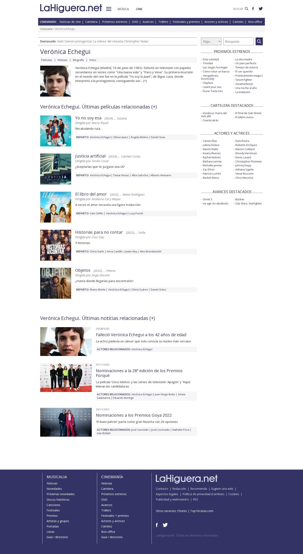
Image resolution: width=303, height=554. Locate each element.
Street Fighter (243, 80)
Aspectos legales (167, 494)
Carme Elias (210, 141)
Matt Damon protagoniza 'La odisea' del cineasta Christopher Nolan (102, 41)
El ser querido (244, 71)
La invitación (242, 92)
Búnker (239, 199)
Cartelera (91, 22)
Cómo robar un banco (216, 71)
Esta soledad (211, 59)
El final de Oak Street (248, 113)
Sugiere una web (222, 489)
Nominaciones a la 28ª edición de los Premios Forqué (139, 373)
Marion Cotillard (245, 149)
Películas (46, 60)
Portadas (53, 526)
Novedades (54, 489)
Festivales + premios (115, 516)
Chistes (182, 511)
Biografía (78, 60)
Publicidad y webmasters (172, 499)
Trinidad (208, 63)
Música (123, 9)
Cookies (233, 494)
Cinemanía (46, 29)
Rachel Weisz (211, 178)
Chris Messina (244, 178)
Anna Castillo (115, 251)
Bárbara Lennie (212, 161)
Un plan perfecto (245, 63)
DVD (135, 22)
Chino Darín (97, 251)
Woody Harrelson (246, 153)
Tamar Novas (121, 175)
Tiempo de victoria (246, 67)
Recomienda (198, 489)
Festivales (53, 510)
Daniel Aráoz (158, 289)
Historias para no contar (99, 232)
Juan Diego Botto (165, 394)
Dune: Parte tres (213, 91)
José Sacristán (140, 430)
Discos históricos (58, 500)
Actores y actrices (216, 22)
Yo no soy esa (88, 118)
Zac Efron (209, 169)
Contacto (162, 489)
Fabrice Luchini (212, 173)
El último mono (244, 117)
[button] (108, 9)
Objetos (82, 270)
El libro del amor (91, 194)
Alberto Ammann (160, 175)
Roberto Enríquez (246, 145)
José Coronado (160, 430)
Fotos (92, 60)
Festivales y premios (186, 22)
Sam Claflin (96, 213)
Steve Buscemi (244, 173)
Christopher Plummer (248, 161)
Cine (139, 9)
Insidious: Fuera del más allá (214, 114)
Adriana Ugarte (244, 169)
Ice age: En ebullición (215, 203)
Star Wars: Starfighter (248, 203)
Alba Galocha (140, 175)
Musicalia (57, 476)
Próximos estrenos (114, 22)
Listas (50, 532)
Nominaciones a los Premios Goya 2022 (134, 415)
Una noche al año (246, 88)
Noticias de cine (70, 22)
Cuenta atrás (210, 120)
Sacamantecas (244, 84)
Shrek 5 (207, 199)
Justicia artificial (90, 156)
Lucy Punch (136, 213)
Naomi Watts (210, 149)
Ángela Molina (139, 137)
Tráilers (163, 22)
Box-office (255, 22)
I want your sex (212, 87)
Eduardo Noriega (123, 398)
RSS (195, 499)
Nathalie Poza (180, 430)
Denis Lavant (243, 157)
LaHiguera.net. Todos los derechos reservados (187, 535)
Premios (52, 516)
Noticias (62, 60)
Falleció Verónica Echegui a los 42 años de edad (141, 334)
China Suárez (140, 289)
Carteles (238, 22)
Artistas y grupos (58, 521)
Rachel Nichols (212, 157)
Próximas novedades (61, 494)
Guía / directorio (57, 537)
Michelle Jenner (212, 165)
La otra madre (243, 59)
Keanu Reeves (212, 153)
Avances (148, 22)
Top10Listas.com (201, 511)
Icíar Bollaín (104, 433)
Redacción (179, 489)
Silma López (120, 137)
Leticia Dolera (211, 145)
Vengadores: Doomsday (210, 77)
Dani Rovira (242, 141)
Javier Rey (131, 251)
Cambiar (217, 494)
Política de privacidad (196, 494)
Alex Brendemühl (150, 251)
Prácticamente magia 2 (249, 75)
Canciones (53, 505)
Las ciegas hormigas (215, 67)
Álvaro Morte (97, 289)
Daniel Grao (158, 137)
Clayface (208, 83)
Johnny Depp (243, 165)
